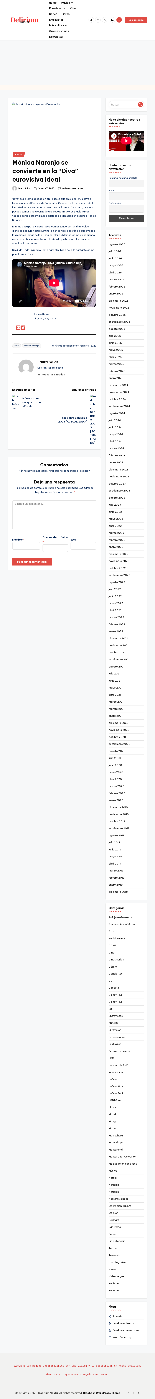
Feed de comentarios (126, 1330)
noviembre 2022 (119, 561)
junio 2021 (115, 680)
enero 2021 (116, 715)
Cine (111, 952)
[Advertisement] (77, 62)
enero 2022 (116, 631)
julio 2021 (114, 673)
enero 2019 (116, 884)
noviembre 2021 (119, 645)
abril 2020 (115, 779)
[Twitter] (23, 328)
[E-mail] (18, 328)
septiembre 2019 (119, 828)
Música (18, 154)
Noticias (114, 1184)
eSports (114, 1023)
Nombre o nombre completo (123, 178)
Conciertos (116, 973)
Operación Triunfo (120, 1206)
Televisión (115, 1255)
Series (112, 1234)
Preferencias (115, 203)
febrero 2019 (117, 877)
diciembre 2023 (118, 469)
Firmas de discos (119, 1051)
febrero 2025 (117, 371)
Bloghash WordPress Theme (101, 1393)
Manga (113, 1121)
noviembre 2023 (119, 476)
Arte (111, 931)
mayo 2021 (115, 687)
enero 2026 (116, 293)
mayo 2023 (116, 518)
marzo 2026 (116, 279)
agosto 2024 (117, 413)
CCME (112, 945)
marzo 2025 (116, 364)
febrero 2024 (117, 455)
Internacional (117, 1072)
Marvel (113, 1128)
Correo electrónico (55, 540)
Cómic (113, 966)
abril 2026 (115, 272)
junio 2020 (115, 765)
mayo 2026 (116, 265)
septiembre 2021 (119, 659)
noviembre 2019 (119, 814)
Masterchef (116, 1149)
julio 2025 (115, 335)
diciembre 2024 (118, 385)
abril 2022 (115, 610)
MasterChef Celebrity (122, 1156)
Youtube (114, 1283)
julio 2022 (115, 589)
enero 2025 (116, 378)
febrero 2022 (117, 624)
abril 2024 (115, 441)
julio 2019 (114, 842)
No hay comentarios (72, 188)
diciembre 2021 (118, 638)
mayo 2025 (116, 350)
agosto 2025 (117, 328)
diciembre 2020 (119, 723)
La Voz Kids (116, 1086)
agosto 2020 (117, 751)
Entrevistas (116, 1016)
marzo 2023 (116, 532)
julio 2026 (115, 251)
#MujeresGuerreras (121, 917)
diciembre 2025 (118, 300)
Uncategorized (118, 1262)
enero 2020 (116, 800)
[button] (136, 20)
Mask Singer (116, 1142)
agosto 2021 (117, 666)
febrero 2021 (117, 708)
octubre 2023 (117, 483)
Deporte (114, 987)
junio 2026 (115, 258)
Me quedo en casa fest (123, 1163)
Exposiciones (117, 1037)
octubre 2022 (117, 568)
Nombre (18, 539)
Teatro (113, 1248)
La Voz (113, 1079)
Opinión (113, 1213)
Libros (112, 1107)
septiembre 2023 (119, 490)
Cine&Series (116, 959)
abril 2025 (115, 357)
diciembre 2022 (118, 554)
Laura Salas (48, 362)
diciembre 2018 (118, 891)
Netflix (113, 1177)
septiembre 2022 (119, 575)
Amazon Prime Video (122, 924)
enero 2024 (116, 462)
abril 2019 (115, 863)
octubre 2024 (117, 399)
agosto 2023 (117, 497)
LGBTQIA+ (115, 1100)
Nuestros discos (119, 1198)
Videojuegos (116, 1276)
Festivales (115, 1044)
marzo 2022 (116, 617)
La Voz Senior (117, 1093)
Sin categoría (117, 1241)
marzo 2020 (116, 786)
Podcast (114, 1220)
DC (110, 980)
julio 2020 (115, 758)
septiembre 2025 (119, 321)
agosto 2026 (117, 244)
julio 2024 (115, 420)
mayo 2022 (116, 603)
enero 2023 (116, 547)
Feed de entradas (124, 1323)
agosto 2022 (117, 582)
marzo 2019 (116, 870)
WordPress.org (122, 1337)
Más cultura (116, 1135)
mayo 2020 (116, 772)
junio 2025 (115, 343)
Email (111, 190)
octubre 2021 (117, 652)
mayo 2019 (115, 856)
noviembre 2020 (119, 730)
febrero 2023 (117, 540)
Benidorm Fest (118, 938)
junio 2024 (115, 427)
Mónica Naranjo (31, 345)
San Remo (115, 1227)
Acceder (118, 1316)
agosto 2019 (117, 835)
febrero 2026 (117, 286)
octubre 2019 (117, 821)
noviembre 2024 (119, 392)
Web (73, 539)
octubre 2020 (117, 737)
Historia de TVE (118, 1065)
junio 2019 (115, 849)
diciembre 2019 (118, 807)
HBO (111, 1058)
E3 (110, 1009)
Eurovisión (115, 1030)
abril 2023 (115, 526)
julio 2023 (115, 504)
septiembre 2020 (119, 744)
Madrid (113, 1114)
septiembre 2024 (119, 406)
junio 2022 (115, 596)
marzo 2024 (116, 448)
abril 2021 (115, 694)
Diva (17, 345)
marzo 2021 (116, 701)
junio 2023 (115, 511)
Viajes (112, 1269)
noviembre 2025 (119, 307)
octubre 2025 (117, 314)
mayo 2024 (116, 434)
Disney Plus (115, 994)
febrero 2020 (117, 793)
